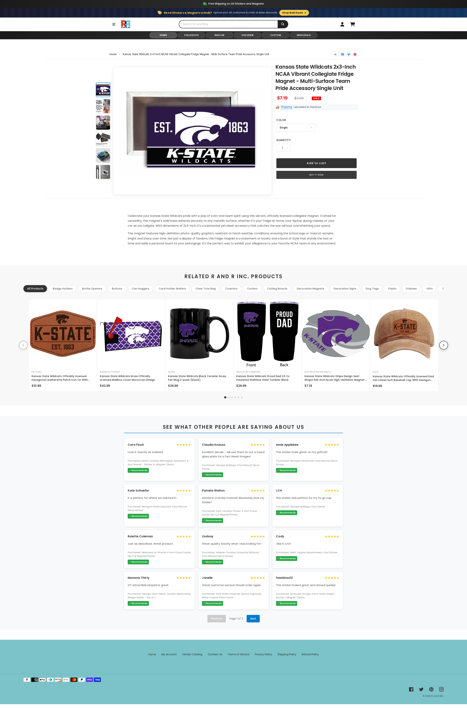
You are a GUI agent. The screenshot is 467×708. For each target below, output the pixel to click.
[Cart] (352, 24)
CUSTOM (275, 35)
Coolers (252, 288)
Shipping (286, 106)
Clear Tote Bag (205, 288)
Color (281, 120)
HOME (163, 35)
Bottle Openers (92, 288)
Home (113, 54)
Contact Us (215, 654)
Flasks (392, 288)
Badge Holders (63, 288)
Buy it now (316, 174)
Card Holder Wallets (172, 288)
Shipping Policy (286, 654)
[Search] (283, 24)
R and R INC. (437, 695)
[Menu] (113, 24)
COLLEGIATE (191, 35)
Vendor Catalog (192, 654)
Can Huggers (140, 288)
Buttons (117, 288)
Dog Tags (372, 288)
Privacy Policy (263, 654)
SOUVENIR (248, 35)
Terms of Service (238, 654)
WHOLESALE (304, 35)
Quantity (283, 140)
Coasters (231, 288)
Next (253, 618)
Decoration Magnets (310, 288)
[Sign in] (342, 24)
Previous (216, 618)
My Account (169, 654)
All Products (35, 288)
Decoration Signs (345, 288)
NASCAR (220, 35)
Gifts (429, 288)
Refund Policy (310, 654)
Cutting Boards (277, 288)
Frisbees (411, 288)
